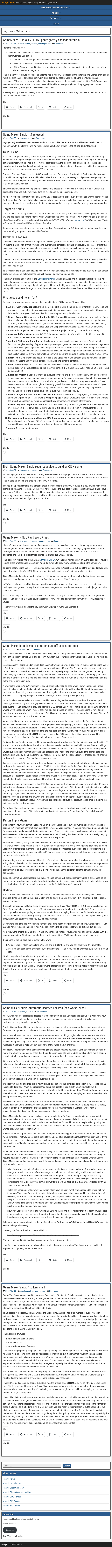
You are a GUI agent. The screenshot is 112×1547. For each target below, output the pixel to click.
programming (44, 541)
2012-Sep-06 (10, 138)
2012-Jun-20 (10, 1012)
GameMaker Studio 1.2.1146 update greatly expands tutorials (41, 40)
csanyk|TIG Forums (11, 1506)
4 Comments (46, 470)
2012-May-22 (10, 1291)
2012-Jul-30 (10, 649)
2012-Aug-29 (10, 541)
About (56, 23)
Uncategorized (44, 43)
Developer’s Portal (46, 279)
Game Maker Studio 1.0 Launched (24, 1287)
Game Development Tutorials (54, 7)
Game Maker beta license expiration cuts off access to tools (40, 646)
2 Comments (42, 1012)
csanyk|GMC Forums (12, 1497)
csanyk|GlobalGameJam (13, 1488)
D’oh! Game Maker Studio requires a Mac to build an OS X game (42, 466)
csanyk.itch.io (9, 1479)
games (34, 43)
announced (79, 220)
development (25, 43)
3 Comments (39, 138)
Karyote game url (47, 560)
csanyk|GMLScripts (11, 1501)
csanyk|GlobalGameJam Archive (17, 1492)
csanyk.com (7, 2)
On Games (54, 18)
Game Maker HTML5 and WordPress (26, 537)
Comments (58, 43)
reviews (22, 649)
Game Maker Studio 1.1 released (23, 134)
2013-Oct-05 (10, 43)
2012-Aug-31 (10, 470)
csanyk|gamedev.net (12, 1483)
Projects (55, 12)
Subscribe (10, 1530)
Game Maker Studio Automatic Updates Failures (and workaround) (44, 1008)
